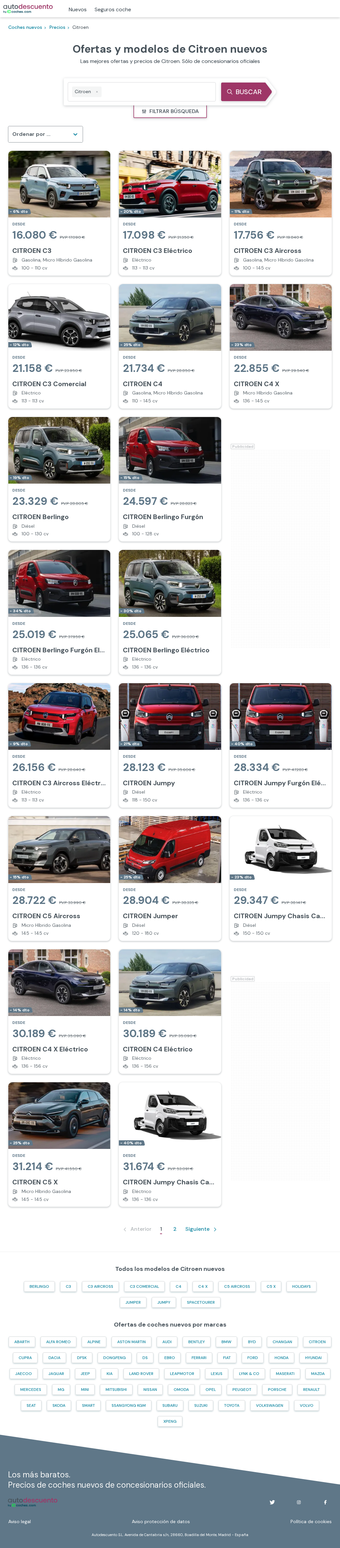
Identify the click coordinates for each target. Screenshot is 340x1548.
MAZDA (318, 1373)
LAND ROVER (141, 1373)
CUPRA (25, 1357)
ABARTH (22, 1341)
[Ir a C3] (59, 213)
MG (61, 1389)
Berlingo (39, 1286)
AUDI (167, 1341)
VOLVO (306, 1405)
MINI (85, 1389)
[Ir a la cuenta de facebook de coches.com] (325, 1502)
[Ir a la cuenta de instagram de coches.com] (298, 1502)
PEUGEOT (241, 1389)
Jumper (133, 1302)
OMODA (181, 1389)
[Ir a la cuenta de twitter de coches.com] (272, 1502)
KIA (110, 1373)
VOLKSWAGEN (269, 1405)
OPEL (211, 1389)
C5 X (271, 1286)
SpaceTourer (201, 1302)
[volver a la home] (32, 1502)
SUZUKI (201, 1405)
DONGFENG (114, 1357)
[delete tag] (97, 92)
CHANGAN (282, 1341)
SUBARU (170, 1405)
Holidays (301, 1286)
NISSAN (150, 1389)
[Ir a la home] (28, 8)
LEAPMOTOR (182, 1373)
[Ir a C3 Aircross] (281, 213)
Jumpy (163, 1302)
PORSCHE (277, 1389)
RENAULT (311, 1389)
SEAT (31, 1405)
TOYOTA (231, 1405)
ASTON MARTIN (131, 1341)
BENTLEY (196, 1341)
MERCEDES (30, 1389)
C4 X (203, 1286)
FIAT (227, 1357)
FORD (252, 1357)
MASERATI (285, 1373)
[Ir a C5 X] (59, 1144)
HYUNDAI (313, 1357)
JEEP (85, 1373)
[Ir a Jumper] (170, 878)
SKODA (58, 1405)
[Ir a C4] (170, 346)
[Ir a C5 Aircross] (59, 878)
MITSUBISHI (116, 1389)
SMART (88, 1405)
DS (145, 1357)
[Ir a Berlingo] (59, 479)
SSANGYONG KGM (129, 1405)
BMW (226, 1341)
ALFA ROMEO (58, 1341)
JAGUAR (56, 1373)
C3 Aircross (100, 1286)
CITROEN (317, 1341)
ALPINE (94, 1341)
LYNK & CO (249, 1373)
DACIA (54, 1357)
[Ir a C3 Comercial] (59, 346)
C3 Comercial (144, 1286)
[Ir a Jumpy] (170, 745)
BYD (252, 1341)
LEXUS (216, 1373)
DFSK (82, 1357)
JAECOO (23, 1373)
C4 (179, 1286)
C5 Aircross (237, 1286)
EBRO (169, 1357)
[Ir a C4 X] (281, 346)
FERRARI (199, 1357)
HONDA (282, 1357)
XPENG (170, 1421)
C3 (68, 1286)
